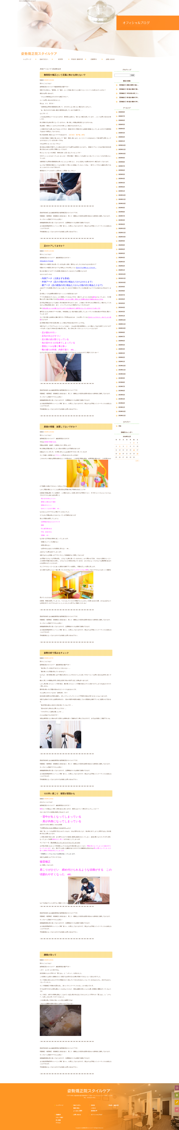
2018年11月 (122, 415)
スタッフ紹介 (59, 1117)
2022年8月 (122, 245)
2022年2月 (122, 266)
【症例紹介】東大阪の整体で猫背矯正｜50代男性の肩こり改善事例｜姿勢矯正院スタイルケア (129, 89)
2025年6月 (122, 170)
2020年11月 (122, 324)
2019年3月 (122, 399)
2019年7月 (122, 386)
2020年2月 (122, 357)
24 (137, 453)
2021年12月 (122, 274)
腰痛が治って (50, 955)
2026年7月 (122, 116)
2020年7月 (122, 336)
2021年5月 (122, 303)
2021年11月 (122, 278)
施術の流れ (76, 1108)
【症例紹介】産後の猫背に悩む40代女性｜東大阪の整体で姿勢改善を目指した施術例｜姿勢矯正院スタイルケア (129, 85)
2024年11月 (122, 199)
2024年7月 (122, 216)
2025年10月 (122, 153)
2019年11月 (122, 370)
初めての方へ (44, 59)
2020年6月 (122, 340)
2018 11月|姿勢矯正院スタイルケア (27, 1)
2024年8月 (122, 212)
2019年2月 (122, 403)
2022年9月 (122, 241)
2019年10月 (122, 374)
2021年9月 (122, 286)
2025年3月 (122, 182)
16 (134, 450)
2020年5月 (122, 345)
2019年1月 (122, 407)
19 (119, 453)
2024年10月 (122, 203)
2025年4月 (122, 178)
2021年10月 (122, 282)
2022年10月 (122, 237)
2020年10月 (122, 328)
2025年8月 (122, 162)
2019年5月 (122, 395)
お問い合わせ (110, 59)
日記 (120, 426)
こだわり (93, 1108)
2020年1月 (122, 361)
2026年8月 (122, 112)
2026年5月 (122, 124)
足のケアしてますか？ (54, 246)
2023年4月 (122, 220)
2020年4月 (122, 349)
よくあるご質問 (77, 1110)
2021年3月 (122, 311)
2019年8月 (122, 382)
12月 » (137, 461)
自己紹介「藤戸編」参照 (76, 135)
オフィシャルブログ (96, 1114)
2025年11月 (122, 149)
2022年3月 (122, 261)
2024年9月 (122, 207)
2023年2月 (122, 224)
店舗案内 (93, 59)
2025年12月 (122, 145)
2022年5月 (122, 253)
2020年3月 (122, 353)
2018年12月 (122, 411)
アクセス (58, 1122)
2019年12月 (122, 365)
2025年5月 (122, 174)
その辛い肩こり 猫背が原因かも (59, 793)
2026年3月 (122, 133)
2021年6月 (122, 299)
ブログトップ (126, 69)
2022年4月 (122, 257)
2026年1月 (122, 141)
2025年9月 (122, 158)
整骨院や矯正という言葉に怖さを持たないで (64, 75)
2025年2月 (122, 187)
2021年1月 (122, 316)
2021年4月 (122, 307)
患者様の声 (94, 1110)
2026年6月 (122, 120)
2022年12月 (122, 228)
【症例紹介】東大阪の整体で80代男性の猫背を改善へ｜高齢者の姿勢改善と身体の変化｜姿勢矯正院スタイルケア (129, 101)
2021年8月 (122, 291)
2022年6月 (122, 249)
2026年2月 (122, 137)
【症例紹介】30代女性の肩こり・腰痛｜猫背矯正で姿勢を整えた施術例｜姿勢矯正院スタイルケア (129, 93)
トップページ (27, 59)
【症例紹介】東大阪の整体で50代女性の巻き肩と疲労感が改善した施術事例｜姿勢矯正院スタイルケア (129, 97)
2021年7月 (122, 295)
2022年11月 (122, 232)
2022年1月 (122, 270)
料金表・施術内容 (77, 59)
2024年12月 (122, 195)
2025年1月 (122, 191)
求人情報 (58, 1120)
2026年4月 (122, 128)
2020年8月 (122, 332)
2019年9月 (122, 378)
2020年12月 (122, 320)
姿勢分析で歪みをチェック (56, 653)
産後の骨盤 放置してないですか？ (60, 426)
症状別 (60, 59)
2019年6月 (122, 390)
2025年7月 (122, 166)
